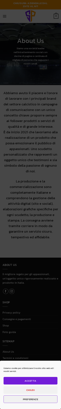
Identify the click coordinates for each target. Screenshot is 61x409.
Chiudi (30, 390)
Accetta (30, 381)
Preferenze (30, 399)
